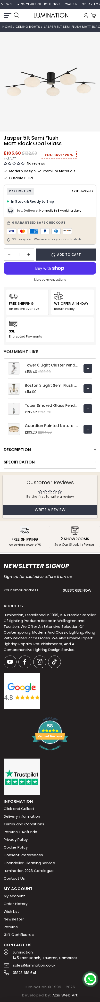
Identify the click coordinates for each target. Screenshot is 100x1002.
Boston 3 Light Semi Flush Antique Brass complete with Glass (52, 385)
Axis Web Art (65, 995)
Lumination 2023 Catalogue (29, 870)
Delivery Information (22, 816)
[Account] (85, 15)
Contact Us (14, 878)
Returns (11, 926)
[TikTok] (54, 662)
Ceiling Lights (28, 26)
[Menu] (7, 15)
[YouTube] (10, 662)
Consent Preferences (23, 855)
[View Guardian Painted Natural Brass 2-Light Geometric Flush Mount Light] (87, 429)
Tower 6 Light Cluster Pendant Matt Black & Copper (52, 365)
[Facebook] (24, 662)
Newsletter (14, 919)
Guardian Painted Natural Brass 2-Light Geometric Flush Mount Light (52, 425)
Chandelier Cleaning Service (29, 862)
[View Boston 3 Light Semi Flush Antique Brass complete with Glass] (87, 388)
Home (7, 26)
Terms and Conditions (24, 824)
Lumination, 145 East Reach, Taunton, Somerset (45, 955)
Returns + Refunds (20, 832)
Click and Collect (19, 808)
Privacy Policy (16, 839)
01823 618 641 (24, 972)
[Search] (16, 15)
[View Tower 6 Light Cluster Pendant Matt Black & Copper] (87, 368)
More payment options (50, 280)
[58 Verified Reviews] (50, 753)
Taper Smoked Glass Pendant (52, 405)
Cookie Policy (16, 847)
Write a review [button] (50, 509)
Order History (15, 903)
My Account (14, 895)
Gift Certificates (19, 934)
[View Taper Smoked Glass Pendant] (87, 408)
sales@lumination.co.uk (34, 965)
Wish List (11, 911)
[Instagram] (39, 662)
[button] (14, 163)
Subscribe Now (77, 590)
